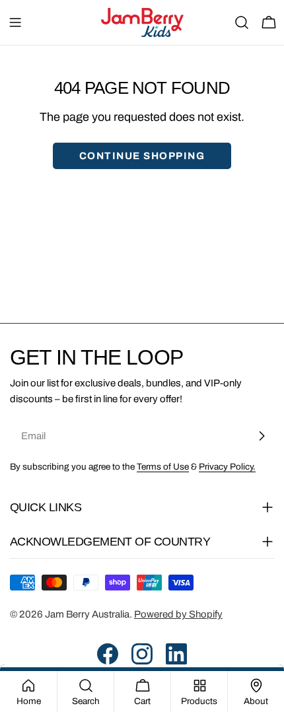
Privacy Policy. (227, 467)
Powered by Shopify (178, 614)
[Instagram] (142, 653)
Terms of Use (163, 467)
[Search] (242, 22)
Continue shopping (142, 156)
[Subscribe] (261, 436)
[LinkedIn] (176, 653)
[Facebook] (107, 653)
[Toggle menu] (15, 22)
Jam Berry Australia (87, 614)
